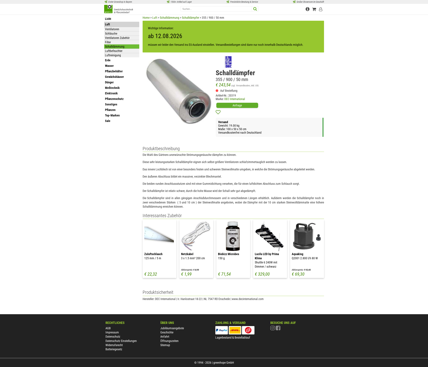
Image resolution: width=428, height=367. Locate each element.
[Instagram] (273, 329)
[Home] (108, 9)
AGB (108, 328)
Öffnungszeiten (169, 341)
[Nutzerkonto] (321, 9)
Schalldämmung (114, 46)
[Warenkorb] (314, 9)
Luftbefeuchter (113, 51)
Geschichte (166, 332)
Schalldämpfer (190, 17)
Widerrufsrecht (114, 345)
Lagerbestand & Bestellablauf (232, 337)
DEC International (234, 99)
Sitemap (165, 345)
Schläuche (111, 33)
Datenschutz (112, 336)
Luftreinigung (113, 55)
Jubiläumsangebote (172, 328)
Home (146, 17)
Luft (154, 17)
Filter (108, 42)
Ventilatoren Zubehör (117, 38)
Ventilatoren (112, 29)
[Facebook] (278, 329)
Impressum (112, 332)
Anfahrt (164, 336)
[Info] (308, 9)
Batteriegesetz (113, 349)
